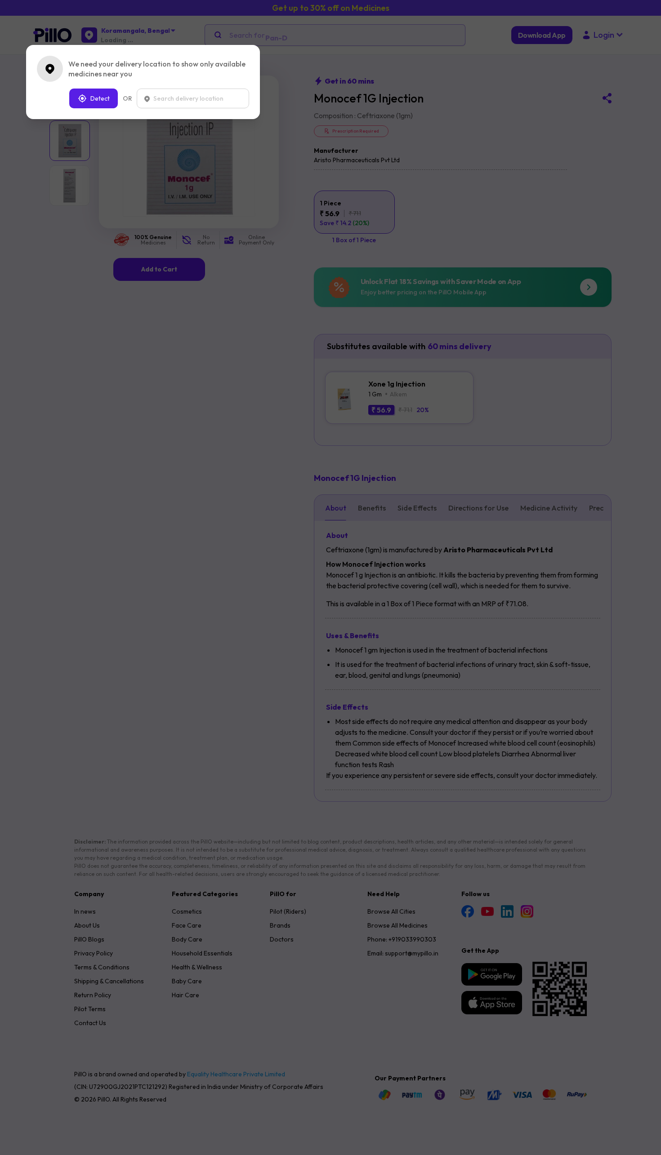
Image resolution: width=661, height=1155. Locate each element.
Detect (100, 98)
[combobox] (193, 98)
